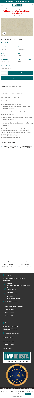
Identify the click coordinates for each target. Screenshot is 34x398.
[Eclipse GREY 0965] (25, 205)
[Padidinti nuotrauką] (4, 33)
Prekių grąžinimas (10, 315)
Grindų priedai (7, 348)
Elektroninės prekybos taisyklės (14, 306)
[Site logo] (17, 5)
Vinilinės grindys (8, 337)
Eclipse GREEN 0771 (8, 264)
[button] (9, 261)
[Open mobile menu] (2, 5)
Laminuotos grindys (9, 341)
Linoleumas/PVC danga (14, 9)
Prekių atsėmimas (10, 312)
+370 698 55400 (9, 1)
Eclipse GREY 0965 (25, 264)
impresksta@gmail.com (22, 1)
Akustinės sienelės (8, 344)
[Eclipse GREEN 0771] (9, 205)
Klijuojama (4, 62)
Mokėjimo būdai (9, 309)
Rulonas (20, 49)
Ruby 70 (3, 49)
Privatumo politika (10, 319)
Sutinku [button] (28, 393)
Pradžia (3, 9)
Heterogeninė (5, 68)
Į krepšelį (20, 73)
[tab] (5, 93)
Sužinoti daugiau (17, 396)
